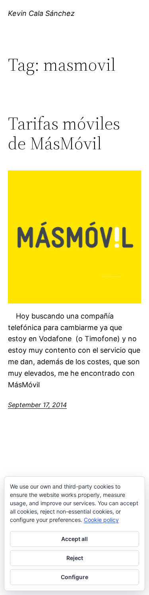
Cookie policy (101, 519)
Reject (74, 557)
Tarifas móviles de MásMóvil (64, 134)
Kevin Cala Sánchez (41, 13)
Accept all (74, 538)
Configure (74, 577)
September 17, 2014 (37, 405)
